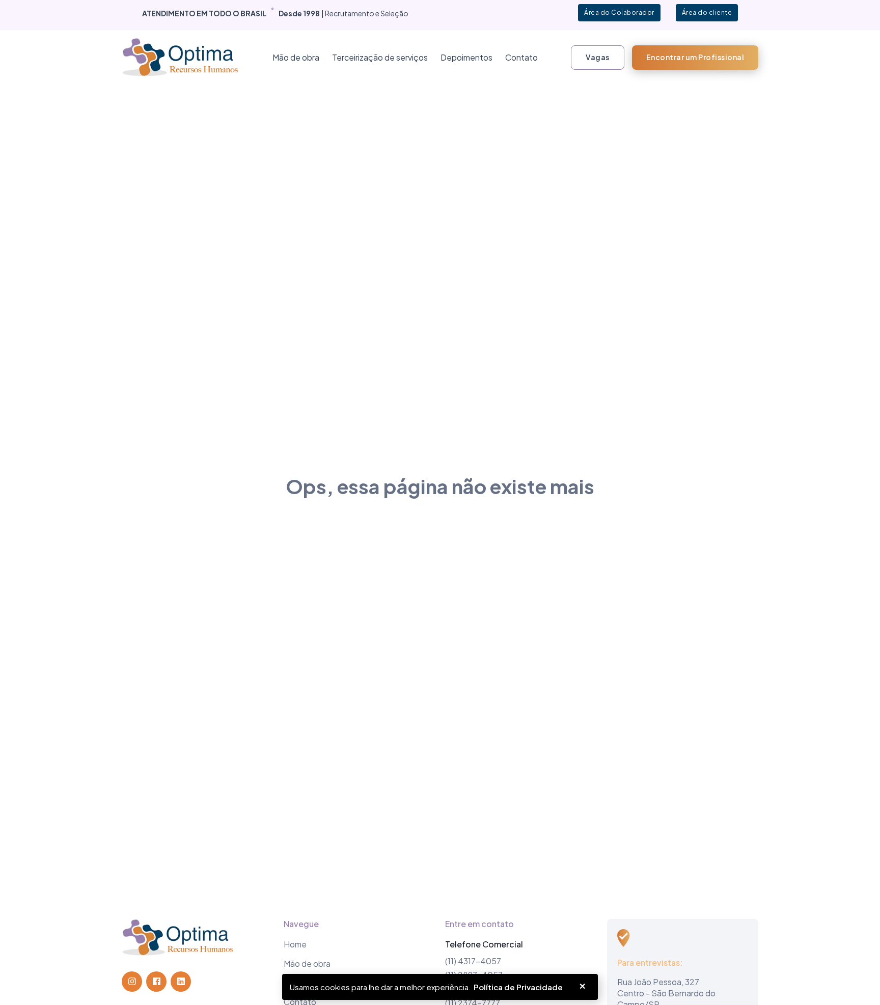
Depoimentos (466, 57)
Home (295, 944)
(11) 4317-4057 (473, 961)
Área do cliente (707, 12)
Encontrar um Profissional (695, 57)
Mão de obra (295, 57)
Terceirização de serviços (380, 57)
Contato (521, 57)
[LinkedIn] (181, 981)
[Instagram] (132, 981)
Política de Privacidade (518, 987)
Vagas (598, 57)
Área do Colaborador (619, 12)
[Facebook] (156, 981)
